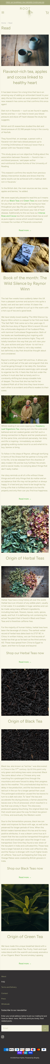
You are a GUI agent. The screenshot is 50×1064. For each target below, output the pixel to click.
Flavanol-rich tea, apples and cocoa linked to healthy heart (25, 77)
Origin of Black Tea (25, 721)
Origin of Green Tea (25, 936)
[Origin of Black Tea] (25, 692)
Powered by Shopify (32, 1058)
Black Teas (14, 200)
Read (10, 23)
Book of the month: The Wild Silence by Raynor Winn (25, 283)
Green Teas (29, 200)
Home (3, 23)
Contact (4, 993)
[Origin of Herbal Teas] (25, 529)
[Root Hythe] (25, 12)
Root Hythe (20, 1058)
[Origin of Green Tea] (25, 907)
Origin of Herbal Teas (25, 558)
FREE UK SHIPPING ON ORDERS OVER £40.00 (25, 2)
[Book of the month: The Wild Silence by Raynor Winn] (25, 254)
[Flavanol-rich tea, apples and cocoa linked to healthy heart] (25, 50)
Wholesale (5, 1004)
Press (3, 999)
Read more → (25, 230)
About (3, 976)
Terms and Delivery (9, 987)
